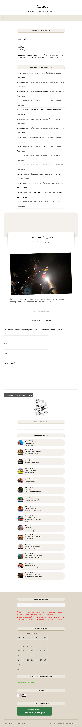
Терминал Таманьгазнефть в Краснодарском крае (34, 556)
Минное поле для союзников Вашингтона (33, 509)
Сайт (6, 353)
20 (32, 655)
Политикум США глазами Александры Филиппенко (33, 575)
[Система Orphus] (21, 51)
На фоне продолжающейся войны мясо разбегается (33, 491)
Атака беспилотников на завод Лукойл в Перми (33, 461)
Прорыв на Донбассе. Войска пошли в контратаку (32, 443)
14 (36, 651)
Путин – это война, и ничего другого (31, 480)
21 (36, 655)
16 (45, 651)
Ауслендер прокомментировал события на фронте (31, 529)
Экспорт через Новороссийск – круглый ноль (33, 519)
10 (19, 651)
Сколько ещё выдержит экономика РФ (32, 537)
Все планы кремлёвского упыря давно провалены (33, 547)
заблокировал (35, 712)
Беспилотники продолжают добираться (33, 566)
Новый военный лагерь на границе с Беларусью (33, 499)
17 (19, 655)
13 (32, 651)
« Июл (19, 670)
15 (40, 651)
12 (27, 651)
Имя (5, 334)
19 (27, 655)
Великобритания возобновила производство (30, 472)
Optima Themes (20, 723)
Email (6, 343)
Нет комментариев (41, 311)
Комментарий (10, 363)
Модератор (45, 242)
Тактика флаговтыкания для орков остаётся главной (33, 453)
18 (23, 655)
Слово (41, 6)
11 (23, 651)
